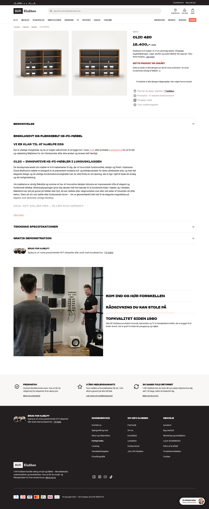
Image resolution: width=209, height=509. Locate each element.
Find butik (132, 425)
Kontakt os (96, 425)
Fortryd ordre (98, 441)
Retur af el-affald (170, 446)
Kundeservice (178, 3)
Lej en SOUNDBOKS (171, 441)
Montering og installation (174, 435)
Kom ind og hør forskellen (135, 292)
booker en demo (179, 297)
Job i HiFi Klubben (135, 451)
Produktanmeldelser (172, 451)
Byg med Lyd (190, 3)
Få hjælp (108, 252)
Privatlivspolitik (98, 456)
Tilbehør (25, 27)
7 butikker (169, 91)
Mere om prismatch (31, 396)
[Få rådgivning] (201, 501)
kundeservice (115, 150)
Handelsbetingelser (100, 451)
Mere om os (50, 477)
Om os (130, 430)
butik (91, 150)
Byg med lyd (168, 430)
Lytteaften (132, 441)
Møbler (34, 27)
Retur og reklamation (101, 435)
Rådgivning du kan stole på (136, 319)
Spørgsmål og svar (100, 430)
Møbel (135, 32)
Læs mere (150, 57)
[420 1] (41, 63)
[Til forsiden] (25, 11)
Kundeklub (132, 435)
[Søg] (51, 11)
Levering (95, 446)
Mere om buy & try (151, 396)
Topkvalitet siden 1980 (131, 331)
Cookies (166, 456)
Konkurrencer (133, 446)
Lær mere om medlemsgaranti (99, 396)
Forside (17, 27)
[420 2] (99, 63)
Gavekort (167, 425)
